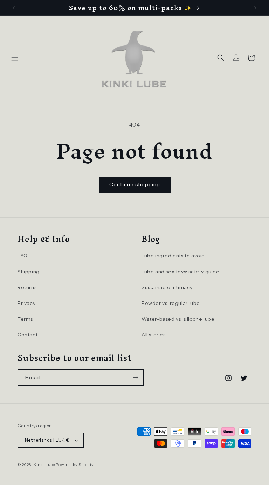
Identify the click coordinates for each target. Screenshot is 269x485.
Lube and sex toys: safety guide (181, 272)
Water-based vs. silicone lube (178, 319)
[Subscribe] (135, 377)
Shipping (29, 272)
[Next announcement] (255, 7)
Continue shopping (134, 184)
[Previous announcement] (13, 7)
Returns (27, 287)
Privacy (26, 303)
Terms (25, 319)
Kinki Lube (44, 464)
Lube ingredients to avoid (173, 255)
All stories (154, 334)
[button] (14, 57)
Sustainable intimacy (167, 287)
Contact (27, 334)
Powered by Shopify (75, 464)
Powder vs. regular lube (171, 303)
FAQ (23, 255)
